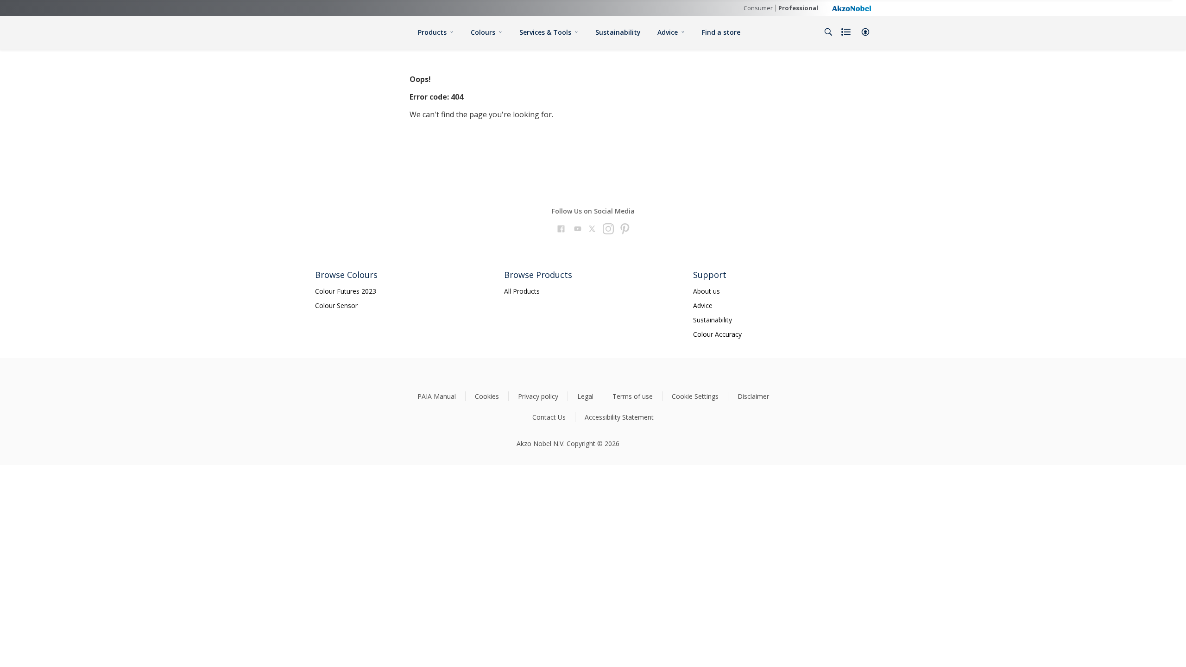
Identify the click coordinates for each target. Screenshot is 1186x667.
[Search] (828, 32)
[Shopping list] (846, 32)
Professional (798, 8)
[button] (865, 32)
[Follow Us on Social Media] (561, 230)
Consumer (758, 8)
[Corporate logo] (851, 8)
